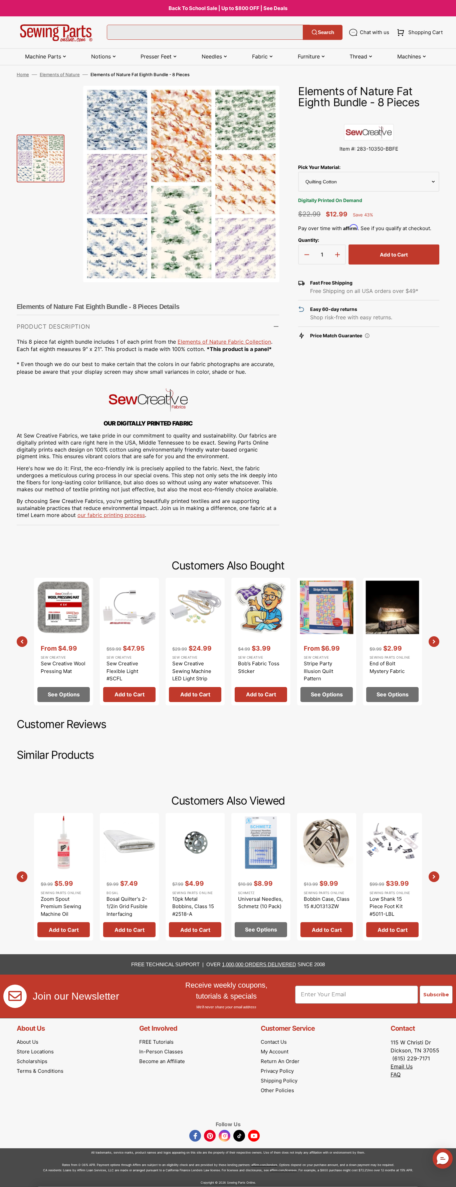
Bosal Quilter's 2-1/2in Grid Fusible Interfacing (127, 906)
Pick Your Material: (319, 167)
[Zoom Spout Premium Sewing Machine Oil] (63, 877)
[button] (418, 32)
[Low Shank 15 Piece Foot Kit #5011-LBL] (392, 877)
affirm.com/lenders (264, 1165)
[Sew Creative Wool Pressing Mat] (63, 641)
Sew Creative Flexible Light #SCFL (122, 671)
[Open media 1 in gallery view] (264, 101)
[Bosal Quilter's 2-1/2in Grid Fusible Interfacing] (129, 877)
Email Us (402, 1066)
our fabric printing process (111, 515)
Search (326, 32)
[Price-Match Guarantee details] (367, 335)
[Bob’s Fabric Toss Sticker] (260, 641)
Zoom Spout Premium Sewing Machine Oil (61, 906)
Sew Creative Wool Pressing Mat (63, 667)
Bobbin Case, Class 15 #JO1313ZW (327, 903)
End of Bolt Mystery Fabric (387, 667)
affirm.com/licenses (283, 1170)
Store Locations (35, 1051)
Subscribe (436, 995)
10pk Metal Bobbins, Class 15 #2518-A (193, 906)
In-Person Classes (161, 1051)
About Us (27, 1042)
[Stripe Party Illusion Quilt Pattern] (326, 641)
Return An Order (280, 1061)
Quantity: (308, 240)
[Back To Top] (446, 1177)
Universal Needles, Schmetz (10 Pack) (260, 903)
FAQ (396, 1074)
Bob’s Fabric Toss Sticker (258, 667)
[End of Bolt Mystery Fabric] (392, 641)
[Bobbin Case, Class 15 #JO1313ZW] (326, 877)
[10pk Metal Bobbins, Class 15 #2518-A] (195, 877)
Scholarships (32, 1061)
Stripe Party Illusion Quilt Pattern (318, 671)
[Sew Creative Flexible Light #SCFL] (129, 641)
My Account (274, 1051)
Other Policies (277, 1090)
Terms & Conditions (40, 1071)
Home (23, 74)
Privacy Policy (277, 1071)
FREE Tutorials (156, 1042)
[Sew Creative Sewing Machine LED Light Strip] (195, 641)
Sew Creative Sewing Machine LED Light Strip (191, 671)
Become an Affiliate (162, 1061)
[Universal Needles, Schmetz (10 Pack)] (260, 877)
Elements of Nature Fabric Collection (224, 341)
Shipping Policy (279, 1080)
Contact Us (274, 1042)
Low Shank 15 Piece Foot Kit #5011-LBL (386, 906)
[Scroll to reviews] (368, 117)
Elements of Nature (60, 74)
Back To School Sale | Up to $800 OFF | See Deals (228, 8)
